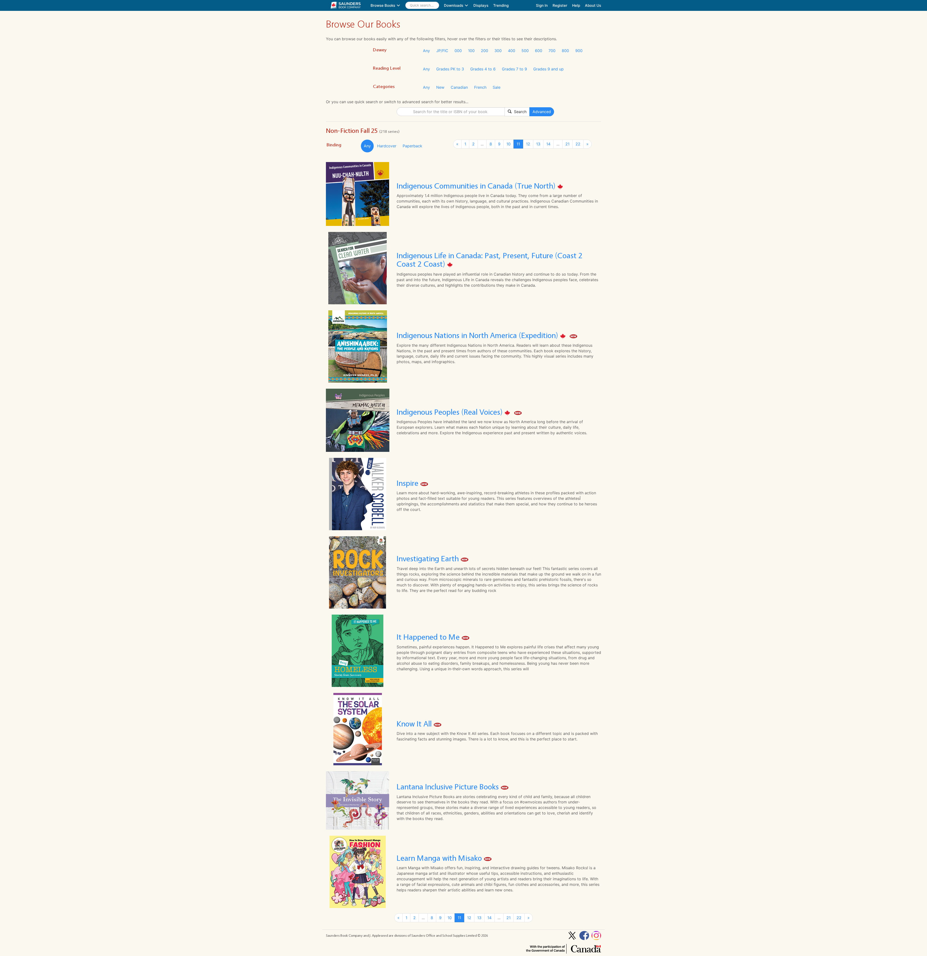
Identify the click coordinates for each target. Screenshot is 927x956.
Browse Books (383, 5)
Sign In (542, 5)
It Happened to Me (429, 637)
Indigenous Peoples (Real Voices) (451, 412)
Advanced (542, 111)
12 (528, 144)
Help (576, 5)
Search (519, 111)
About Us (593, 5)
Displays (480, 5)
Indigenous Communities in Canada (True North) (477, 185)
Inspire (408, 483)
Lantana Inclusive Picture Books (449, 786)
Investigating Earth (429, 558)
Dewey (379, 50)
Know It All (415, 723)
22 (578, 144)
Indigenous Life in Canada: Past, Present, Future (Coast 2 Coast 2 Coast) (490, 260)
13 (538, 144)
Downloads (454, 5)
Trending (501, 5)
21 (567, 144)
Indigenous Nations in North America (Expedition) (478, 335)
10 (508, 144)
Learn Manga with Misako (440, 858)
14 (548, 144)
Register (560, 5)
